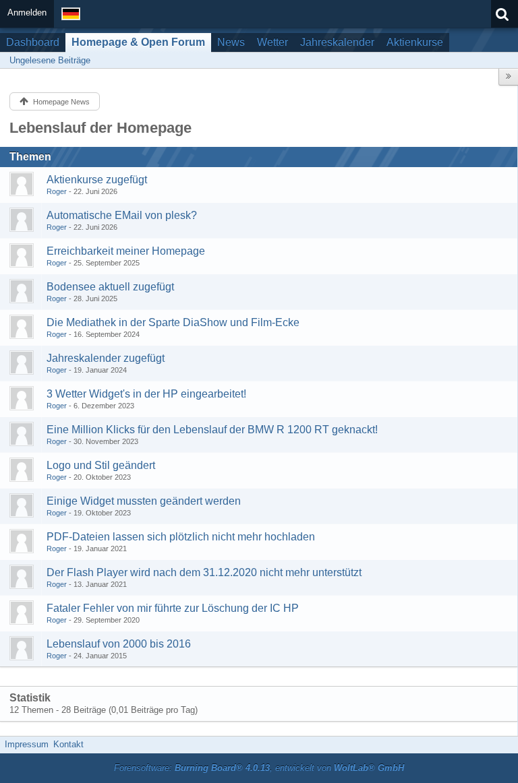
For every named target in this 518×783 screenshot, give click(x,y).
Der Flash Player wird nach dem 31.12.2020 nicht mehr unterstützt (204, 572)
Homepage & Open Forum (138, 42)
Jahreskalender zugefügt (106, 358)
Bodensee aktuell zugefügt (110, 286)
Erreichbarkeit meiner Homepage (126, 251)
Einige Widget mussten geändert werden (144, 501)
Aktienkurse (414, 42)
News (231, 42)
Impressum (27, 744)
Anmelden (27, 12)
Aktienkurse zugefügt (97, 179)
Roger (57, 191)
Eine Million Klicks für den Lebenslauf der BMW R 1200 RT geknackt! (212, 429)
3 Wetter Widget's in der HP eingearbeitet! (146, 394)
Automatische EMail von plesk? (122, 215)
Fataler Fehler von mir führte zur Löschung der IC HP (173, 608)
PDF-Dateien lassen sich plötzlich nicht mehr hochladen (181, 536)
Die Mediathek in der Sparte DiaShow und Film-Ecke (173, 322)
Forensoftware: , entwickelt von (259, 768)
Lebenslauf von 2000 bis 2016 (119, 644)
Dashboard (32, 42)
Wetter (272, 42)
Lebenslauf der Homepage (100, 127)
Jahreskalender (337, 42)
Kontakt (68, 744)
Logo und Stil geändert (101, 465)
